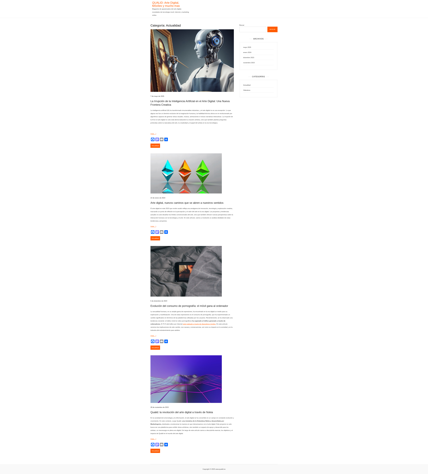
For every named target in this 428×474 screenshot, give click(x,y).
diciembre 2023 (248, 57)
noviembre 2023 (249, 63)
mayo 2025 (247, 47)
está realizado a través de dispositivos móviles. (199, 324)
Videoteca (246, 90)
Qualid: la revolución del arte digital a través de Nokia (181, 412)
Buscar (241, 25)
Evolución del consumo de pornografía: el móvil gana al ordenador (189, 305)
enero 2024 (247, 52)
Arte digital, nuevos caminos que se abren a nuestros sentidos (186, 202)
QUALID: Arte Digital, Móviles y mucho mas (166, 4)
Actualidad (155, 146)
